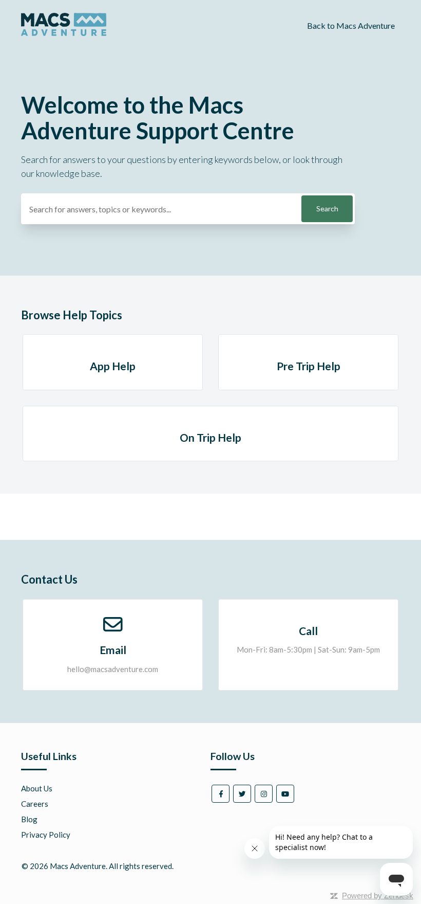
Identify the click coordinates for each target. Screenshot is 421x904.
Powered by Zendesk (377, 895)
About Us (36, 788)
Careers (34, 803)
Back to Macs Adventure (351, 25)
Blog (29, 819)
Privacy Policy (45, 834)
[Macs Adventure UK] (63, 33)
